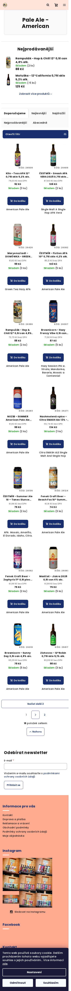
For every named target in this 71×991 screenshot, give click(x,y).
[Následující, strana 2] (35, 715)
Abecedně (40, 123)
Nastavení (34, 972)
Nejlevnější (39, 113)
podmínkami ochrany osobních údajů (31, 775)
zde (4, 964)
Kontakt (8, 815)
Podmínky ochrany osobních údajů (25, 831)
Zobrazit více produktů (34, 94)
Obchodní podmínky (16, 827)
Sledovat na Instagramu (30, 911)
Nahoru (37, 731)
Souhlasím (50, 983)
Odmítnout (18, 983)
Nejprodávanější (15, 123)
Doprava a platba (14, 819)
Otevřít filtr (12, 134)
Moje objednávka (13, 835)
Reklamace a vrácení (16, 823)
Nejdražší (58, 113)
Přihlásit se (13, 785)
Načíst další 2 (35, 704)
